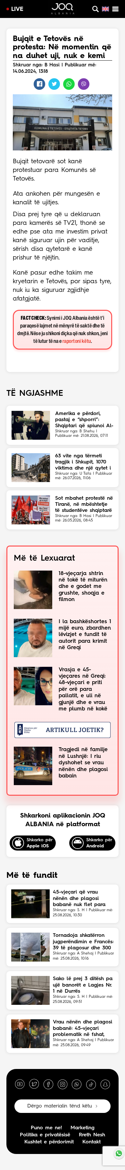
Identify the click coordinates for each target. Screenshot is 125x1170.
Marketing (83, 1128)
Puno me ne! (46, 1128)
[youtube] (20, 1084)
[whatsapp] (77, 1084)
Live (17, 9)
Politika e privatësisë (45, 1135)
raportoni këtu (77, 341)
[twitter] (34, 1084)
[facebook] (48, 1084)
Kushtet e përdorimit (49, 1142)
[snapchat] (105, 1084)
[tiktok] (91, 1084)
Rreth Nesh (92, 1135)
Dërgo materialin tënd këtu (59, 1106)
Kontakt (91, 1142)
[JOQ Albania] (62, 9)
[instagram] (62, 1084)
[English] (105, 9)
